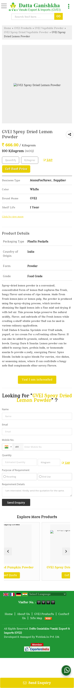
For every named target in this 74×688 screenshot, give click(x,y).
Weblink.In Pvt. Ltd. (48, 637)
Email (5, 424)
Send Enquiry (39, 683)
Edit (49, 160)
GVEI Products (23, 28)
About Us (23, 614)
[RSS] (48, 618)
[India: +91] (7, 446)
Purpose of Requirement (15, 470)
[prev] (8, 551)
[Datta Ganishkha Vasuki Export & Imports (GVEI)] (34, 7)
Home (7, 28)
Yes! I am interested (37, 379)
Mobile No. (8, 440)
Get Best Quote (59, 575)
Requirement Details (13, 484)
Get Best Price (16, 169)
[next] (66, 551)
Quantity (6, 455)
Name (5, 409)
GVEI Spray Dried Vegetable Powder (26, 32)
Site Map (36, 618)
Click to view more (12, 216)
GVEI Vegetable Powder (49, 28)
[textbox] (33, 17)
